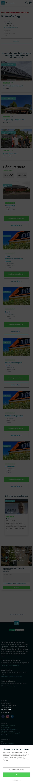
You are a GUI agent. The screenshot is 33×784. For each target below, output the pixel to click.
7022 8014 (7, 710)
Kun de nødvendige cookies (16, 769)
